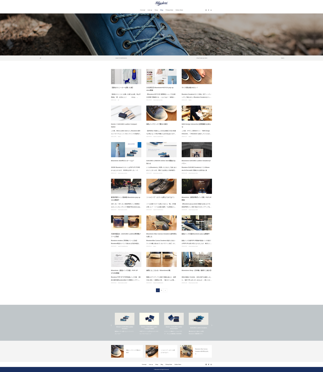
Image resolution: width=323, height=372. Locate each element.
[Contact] (211, 10)
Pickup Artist (169, 10)
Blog (161, 10)
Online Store (179, 10)
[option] (124, 322)
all (40, 58)
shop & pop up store (201, 58)
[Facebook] (208, 10)
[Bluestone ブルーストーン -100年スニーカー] (161, 3)
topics (282, 58)
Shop (156, 10)
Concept (142, 10)
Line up (150, 10)
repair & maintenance (121, 58)
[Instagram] (206, 10)
